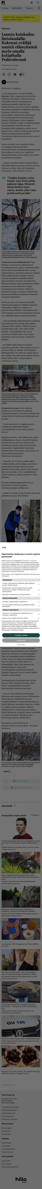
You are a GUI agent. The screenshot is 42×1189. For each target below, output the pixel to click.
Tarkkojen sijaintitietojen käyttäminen (15, 602)
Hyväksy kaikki (21, 635)
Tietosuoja (21, 645)
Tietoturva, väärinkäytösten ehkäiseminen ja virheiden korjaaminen (17, 614)
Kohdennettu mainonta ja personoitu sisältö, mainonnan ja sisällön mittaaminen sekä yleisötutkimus (17, 590)
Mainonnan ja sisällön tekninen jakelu (15, 618)
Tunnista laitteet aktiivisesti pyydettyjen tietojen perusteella (18, 606)
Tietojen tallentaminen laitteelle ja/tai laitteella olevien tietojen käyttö (18, 584)
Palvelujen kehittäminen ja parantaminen (16, 595)
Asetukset (21, 640)
